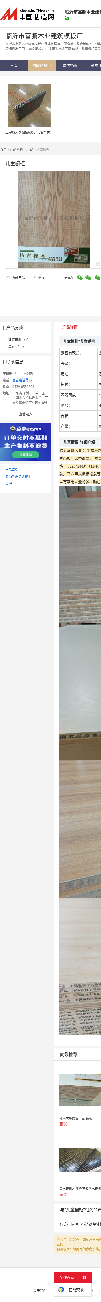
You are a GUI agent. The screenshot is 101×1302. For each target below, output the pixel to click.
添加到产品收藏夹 (18, 477)
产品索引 (11, 470)
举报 (41, 277)
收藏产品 (18, 277)
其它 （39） (17, 347)
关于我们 (39, 1291)
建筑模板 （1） (19, 340)
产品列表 (16, 149)
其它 (29, 149)
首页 (3, 149)
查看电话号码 (22, 380)
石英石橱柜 (68, 1224)
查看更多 (25, 414)
